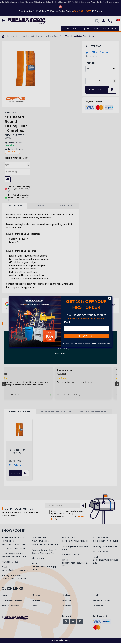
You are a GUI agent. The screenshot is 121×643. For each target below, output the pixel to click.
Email (67, 322)
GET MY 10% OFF (86, 336)
